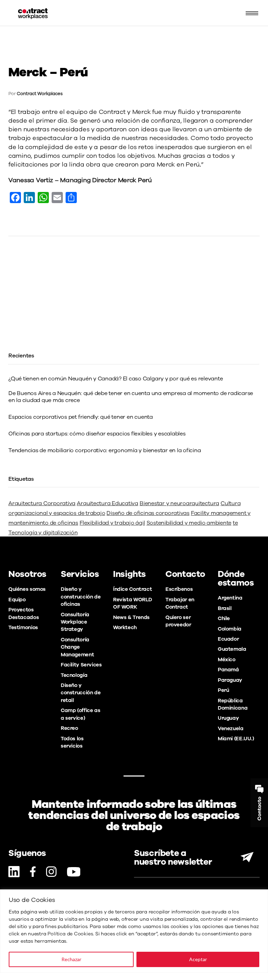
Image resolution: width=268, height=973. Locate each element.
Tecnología (74, 675)
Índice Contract (132, 589)
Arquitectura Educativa (107, 503)
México (227, 659)
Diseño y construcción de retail (80, 693)
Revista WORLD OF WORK (132, 603)
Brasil (225, 608)
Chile (224, 618)
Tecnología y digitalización (43, 532)
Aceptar (198, 959)
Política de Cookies (70, 933)
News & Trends (131, 617)
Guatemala (232, 649)
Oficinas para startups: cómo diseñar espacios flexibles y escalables (97, 433)
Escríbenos (179, 589)
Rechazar (71, 959)
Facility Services (81, 664)
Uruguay (228, 718)
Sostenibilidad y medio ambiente (189, 523)
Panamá (228, 669)
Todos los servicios (72, 742)
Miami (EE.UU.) (236, 738)
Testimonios (23, 627)
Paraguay (230, 680)
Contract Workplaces (40, 94)
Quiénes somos (27, 589)
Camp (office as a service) (80, 714)
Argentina (230, 597)
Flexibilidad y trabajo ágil (112, 523)
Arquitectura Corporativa (41, 503)
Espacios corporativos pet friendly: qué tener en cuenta (80, 417)
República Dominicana (232, 704)
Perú (223, 690)
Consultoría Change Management (77, 647)
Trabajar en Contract (179, 603)
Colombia (229, 628)
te (235, 523)
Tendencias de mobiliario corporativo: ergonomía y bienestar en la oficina (104, 450)
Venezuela (231, 728)
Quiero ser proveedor (178, 621)
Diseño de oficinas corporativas (147, 513)
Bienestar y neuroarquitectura (179, 503)
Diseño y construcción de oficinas (80, 597)
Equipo (17, 599)
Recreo (69, 728)
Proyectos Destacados (23, 613)
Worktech (125, 627)
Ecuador (228, 638)
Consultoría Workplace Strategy (75, 622)
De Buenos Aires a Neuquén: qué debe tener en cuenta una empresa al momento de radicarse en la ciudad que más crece (130, 397)
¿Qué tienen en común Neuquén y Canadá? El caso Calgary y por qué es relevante (115, 378)
